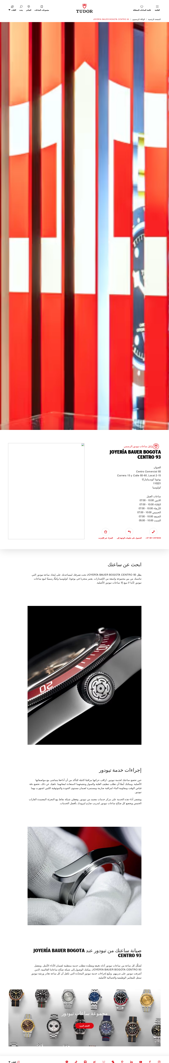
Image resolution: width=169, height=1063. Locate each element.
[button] (21, 8)
